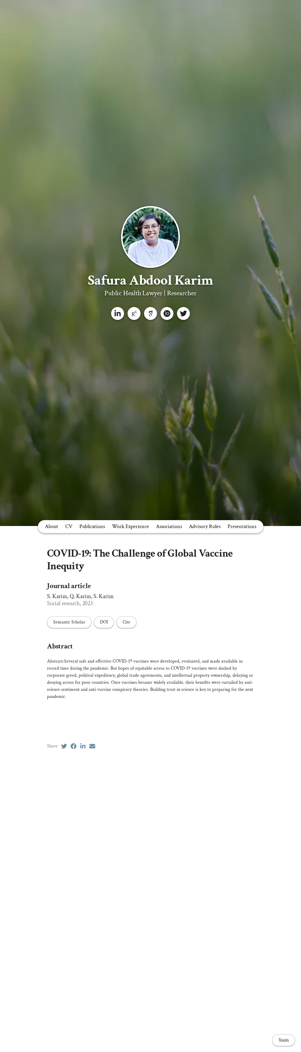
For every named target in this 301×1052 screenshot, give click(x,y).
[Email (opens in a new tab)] (92, 746)
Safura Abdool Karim (150, 280)
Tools (283, 1040)
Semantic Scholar (69, 622)
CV (68, 526)
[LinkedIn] (117, 313)
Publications (92, 526)
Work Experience (130, 526)
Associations (169, 526)
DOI (104, 622)
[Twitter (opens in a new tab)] (64, 746)
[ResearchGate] (134, 313)
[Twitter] (183, 313)
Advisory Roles (204, 526)
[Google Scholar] (150, 313)
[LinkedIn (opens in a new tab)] (83, 746)
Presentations (242, 526)
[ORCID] (166, 313)
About (51, 526)
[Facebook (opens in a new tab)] (73, 746)
